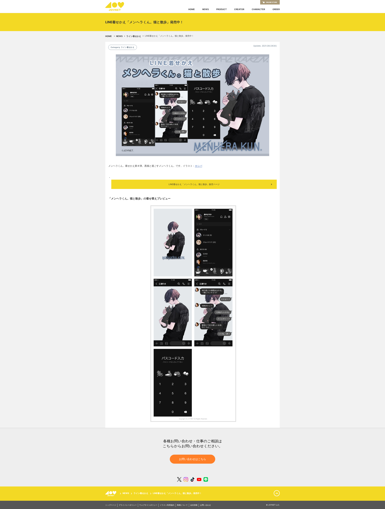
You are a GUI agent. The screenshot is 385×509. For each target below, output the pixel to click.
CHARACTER (258, 9)
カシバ (198, 166)
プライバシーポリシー (128, 505)
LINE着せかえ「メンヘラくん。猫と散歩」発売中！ (177, 493)
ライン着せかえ (133, 36)
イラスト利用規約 (167, 505)
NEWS (205, 9)
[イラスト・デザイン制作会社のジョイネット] (120, 6)
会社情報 (193, 505)
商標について (182, 505)
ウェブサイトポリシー (148, 505)
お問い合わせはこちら (192, 459)
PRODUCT (221, 9)
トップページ (110, 505)
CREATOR (239, 9)
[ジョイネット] (111, 493)
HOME (191, 9)
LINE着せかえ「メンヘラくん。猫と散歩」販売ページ (194, 184)
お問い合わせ (205, 505)
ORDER (276, 9)
